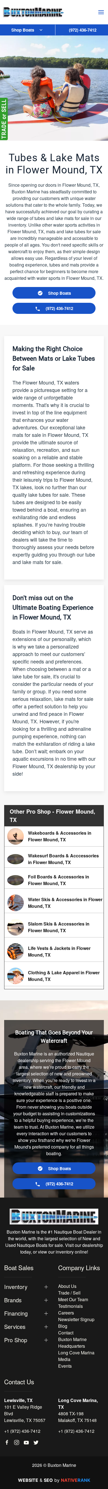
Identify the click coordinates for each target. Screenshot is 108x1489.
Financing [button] (16, 1313)
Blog (62, 1326)
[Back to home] (33, 12)
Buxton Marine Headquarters (72, 1342)
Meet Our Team (73, 1299)
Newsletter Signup (76, 1319)
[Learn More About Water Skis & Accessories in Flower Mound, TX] (54, 903)
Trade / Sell (69, 1293)
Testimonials (70, 1306)
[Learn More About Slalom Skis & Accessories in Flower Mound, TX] (54, 927)
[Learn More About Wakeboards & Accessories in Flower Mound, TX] (54, 836)
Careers (66, 1312)
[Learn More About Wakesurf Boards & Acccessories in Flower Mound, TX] (54, 859)
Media (64, 1359)
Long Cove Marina (76, 1352)
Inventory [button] (15, 1287)
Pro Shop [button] (15, 1340)
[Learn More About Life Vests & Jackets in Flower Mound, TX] (54, 952)
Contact (65, 1332)
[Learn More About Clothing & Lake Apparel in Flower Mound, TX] (54, 976)
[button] (101, 12)
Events (65, 1366)
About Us (67, 1286)
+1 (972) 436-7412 (22, 1431)
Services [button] (14, 1327)
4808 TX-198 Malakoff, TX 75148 (77, 1416)
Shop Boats (22, 30)
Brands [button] (13, 1300)
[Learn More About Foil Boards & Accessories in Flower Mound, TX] (54, 880)
